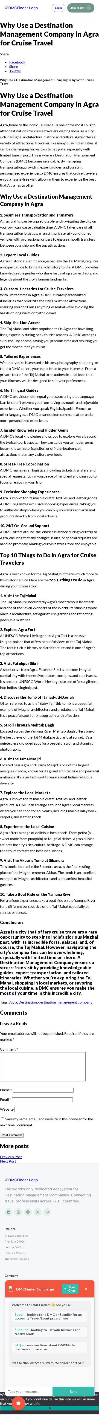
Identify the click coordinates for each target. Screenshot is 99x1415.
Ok (50, 1408)
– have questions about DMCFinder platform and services (45, 1347)
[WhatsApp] (47, 1212)
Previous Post (11, 1156)
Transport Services (17, 1259)
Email (5, 1099)
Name (6, 1089)
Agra (13, 1002)
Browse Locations (16, 1235)
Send (73, 1391)
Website (7, 1109)
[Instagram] (18, 1212)
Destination (27, 1002)
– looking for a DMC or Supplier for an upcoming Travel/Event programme (48, 1316)
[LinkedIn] (8, 1212)
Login (58, 8)
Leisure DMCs (14, 1247)
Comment (9, 1049)
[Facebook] (28, 1212)
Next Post (8, 1161)
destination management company (65, 1002)
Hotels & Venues (15, 1253)
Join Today (80, 8)
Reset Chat (72, 1288)
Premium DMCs (15, 1241)
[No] (49, 1414)
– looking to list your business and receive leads (48, 1332)
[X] (37, 1212)
